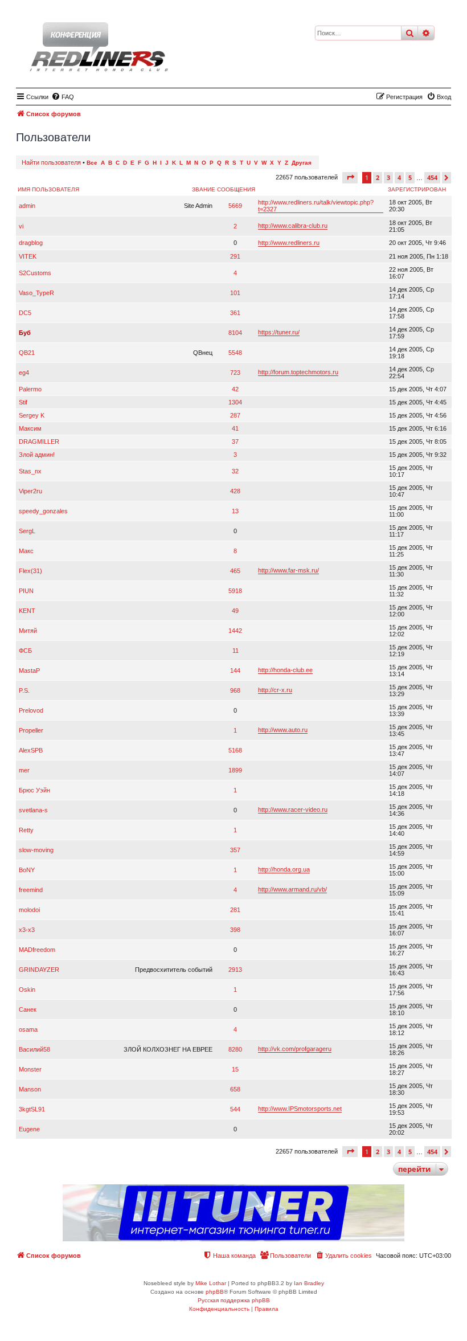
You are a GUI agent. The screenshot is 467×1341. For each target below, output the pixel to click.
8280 (235, 1049)
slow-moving (36, 850)
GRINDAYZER (39, 969)
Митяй (28, 630)
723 (235, 372)
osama (28, 1029)
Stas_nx (30, 471)
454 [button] (432, 177)
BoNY (27, 869)
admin (27, 205)
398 (235, 929)
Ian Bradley (309, 1283)
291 (235, 256)
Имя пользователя (48, 189)
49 (235, 610)
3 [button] (388, 177)
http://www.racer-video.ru (292, 809)
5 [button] (410, 177)
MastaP (29, 670)
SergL (27, 531)
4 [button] (399, 177)
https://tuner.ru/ (279, 332)
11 (235, 650)
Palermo (30, 389)
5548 (235, 352)
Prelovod (31, 710)
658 (235, 1089)
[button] (350, 177)
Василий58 (34, 1049)
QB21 (27, 352)
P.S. (24, 690)
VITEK (27, 256)
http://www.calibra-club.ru (292, 225)
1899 (235, 770)
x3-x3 (27, 929)
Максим (30, 428)
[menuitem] (62, 97)
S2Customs (35, 272)
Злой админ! (37, 454)
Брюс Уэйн (34, 790)
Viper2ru (30, 491)
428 (235, 491)
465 (235, 570)
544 (235, 1109)
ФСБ (25, 650)
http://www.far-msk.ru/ (288, 570)
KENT (27, 610)
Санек (27, 1009)
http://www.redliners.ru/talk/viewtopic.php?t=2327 (316, 205)
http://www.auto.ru (283, 729)
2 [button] (377, 177)
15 (235, 1069)
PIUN (26, 590)
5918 (235, 590)
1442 (235, 630)
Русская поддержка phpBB (234, 1300)
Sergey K (31, 415)
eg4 (24, 372)
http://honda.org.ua (284, 869)
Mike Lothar (210, 1283)
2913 (235, 969)
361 (235, 312)
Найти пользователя (51, 162)
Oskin (27, 989)
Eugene (29, 1129)
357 (235, 850)
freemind (31, 889)
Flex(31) (30, 570)
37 (235, 441)
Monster (30, 1069)
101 (235, 292)
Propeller (31, 730)
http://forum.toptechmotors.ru (298, 372)
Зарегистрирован (417, 189)
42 (235, 389)
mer (24, 770)
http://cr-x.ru (275, 689)
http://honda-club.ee (285, 670)
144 (235, 670)
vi (21, 226)
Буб (25, 332)
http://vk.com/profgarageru (294, 1048)
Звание (203, 189)
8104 (235, 332)
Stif (23, 402)
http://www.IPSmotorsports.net (300, 1108)
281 (235, 909)
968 (235, 690)
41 (235, 428)
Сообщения (236, 189)
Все (92, 163)
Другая (302, 163)
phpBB (215, 1292)
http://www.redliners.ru (288, 242)
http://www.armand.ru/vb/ (292, 889)
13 (235, 511)
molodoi (29, 909)
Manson (30, 1089)
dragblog (31, 242)
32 (235, 471)
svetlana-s (33, 810)
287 (235, 415)
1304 (235, 402)
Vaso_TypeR (36, 292)
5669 (235, 205)
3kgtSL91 (32, 1109)
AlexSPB (31, 750)
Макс (26, 550)
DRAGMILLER (39, 441)
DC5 (25, 312)
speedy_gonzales (43, 511)
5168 (235, 750)
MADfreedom (37, 949)
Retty (26, 830)
